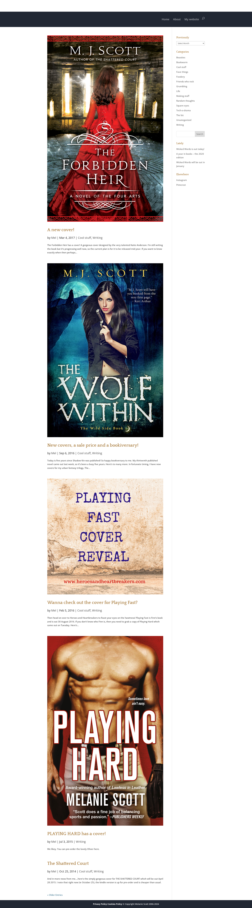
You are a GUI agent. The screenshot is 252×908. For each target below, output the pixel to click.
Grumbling (181, 86)
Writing (98, 238)
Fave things (182, 71)
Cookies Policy (114, 904)
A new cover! (60, 229)
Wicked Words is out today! (190, 149)
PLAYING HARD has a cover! (76, 833)
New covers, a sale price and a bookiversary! (92, 445)
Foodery (180, 76)
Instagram (181, 180)
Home (165, 19)
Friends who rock (185, 81)
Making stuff (182, 95)
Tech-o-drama (183, 110)
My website (191, 19)
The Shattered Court (68, 863)
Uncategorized (183, 120)
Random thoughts (185, 100)
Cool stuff (84, 238)
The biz (180, 115)
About (177, 19)
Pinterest (181, 184)
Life (178, 91)
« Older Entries (55, 894)
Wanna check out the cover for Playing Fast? (92, 602)
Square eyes (182, 105)
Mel (53, 238)
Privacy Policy (100, 904)
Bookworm (182, 62)
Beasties (180, 57)
